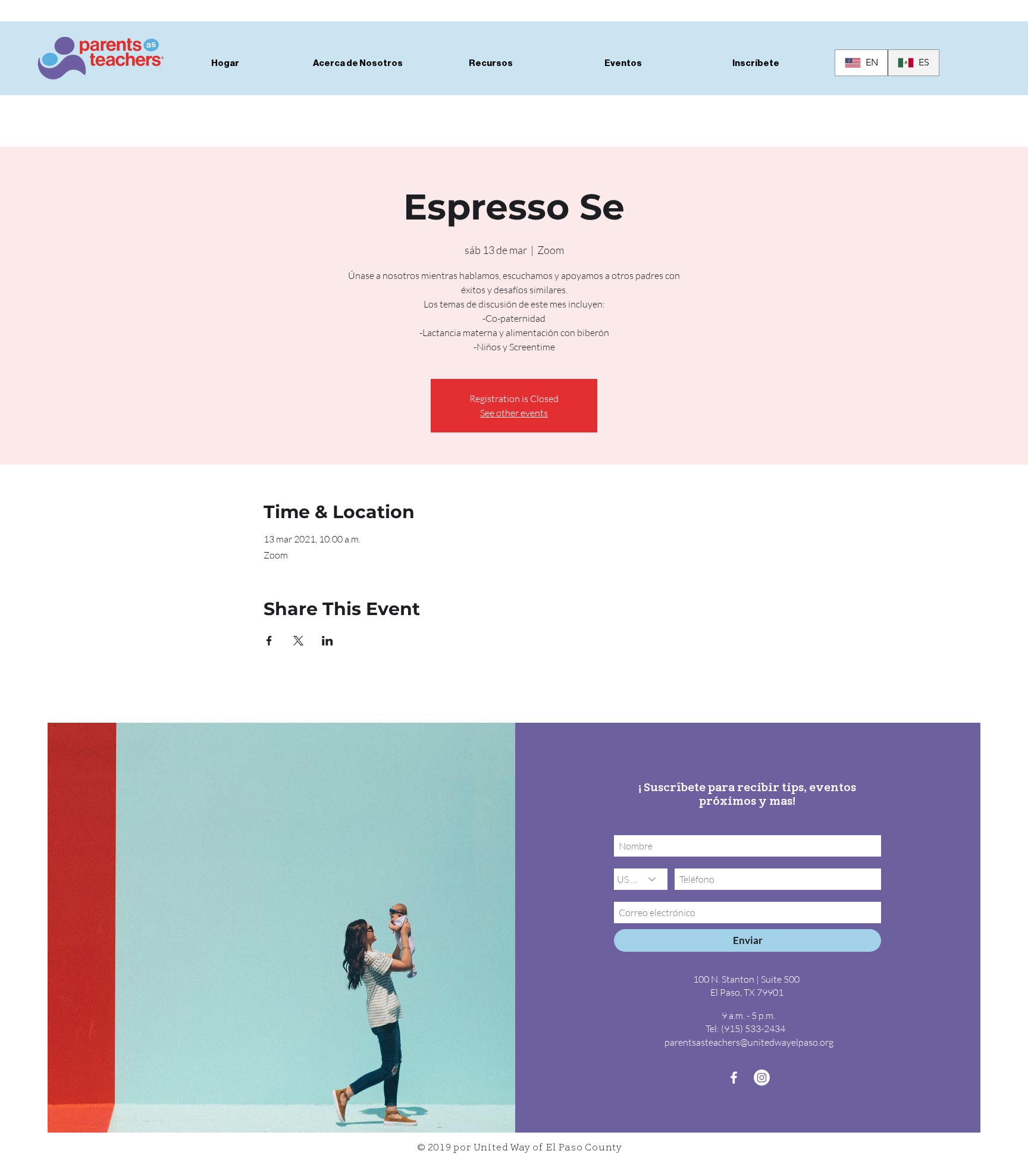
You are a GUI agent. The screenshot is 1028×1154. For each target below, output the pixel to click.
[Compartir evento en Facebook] (269, 640)
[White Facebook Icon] (734, 1078)
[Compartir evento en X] (298, 640)
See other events (514, 413)
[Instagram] (762, 1078)
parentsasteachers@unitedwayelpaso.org (749, 1042)
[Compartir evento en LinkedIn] (327, 640)
